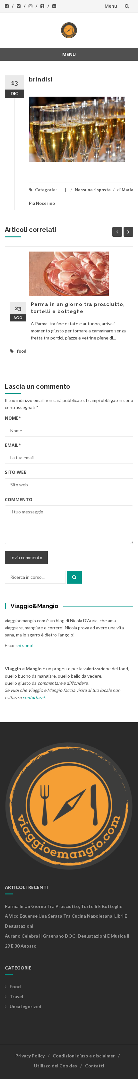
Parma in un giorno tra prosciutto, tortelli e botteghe (63, 906)
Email (13, 445)
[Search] (74, 577)
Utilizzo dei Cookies (55, 1065)
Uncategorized (25, 1006)
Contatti (94, 1065)
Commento (18, 499)
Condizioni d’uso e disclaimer (84, 1055)
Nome (13, 418)
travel (16, 996)
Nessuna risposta (92, 189)
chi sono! (24, 645)
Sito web (16, 472)
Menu (111, 6)
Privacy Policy (30, 1055)
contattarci (33, 697)
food (21, 351)
